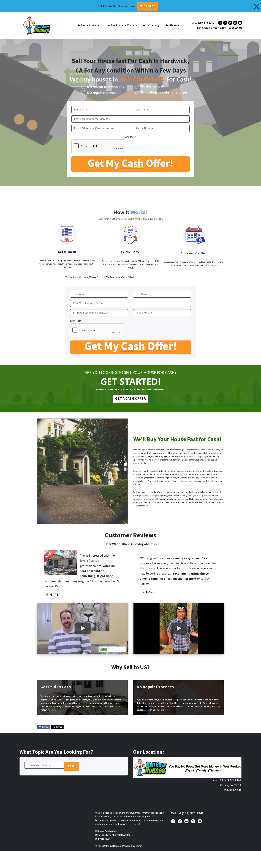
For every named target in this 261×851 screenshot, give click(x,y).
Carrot (138, 846)
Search (72, 766)
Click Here (147, 6)
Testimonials (174, 25)
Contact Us (235, 28)
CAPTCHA (130, 137)
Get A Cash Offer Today (211, 28)
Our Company (151, 25)
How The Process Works (119, 25)
